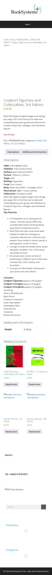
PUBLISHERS (22, 39)
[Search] (43, 507)
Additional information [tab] (35, 152)
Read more (11, 384)
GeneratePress (42, 571)
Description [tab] (13, 152)
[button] (26, 531)
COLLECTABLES (17, 143)
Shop (13, 39)
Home (6, 39)
